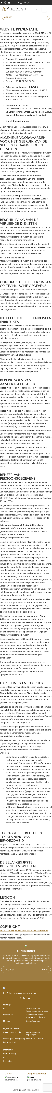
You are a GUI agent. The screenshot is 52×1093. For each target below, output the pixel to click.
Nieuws (6, 1021)
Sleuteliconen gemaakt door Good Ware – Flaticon (24, 930)
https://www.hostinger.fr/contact (30, 115)
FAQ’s (6, 1008)
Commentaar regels (12, 1032)
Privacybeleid (9, 1042)
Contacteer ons (33, 1021)
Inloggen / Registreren (25, 3)
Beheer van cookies (35, 1038)
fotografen (8, 1015)
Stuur (45, 969)
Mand (5, 1057)
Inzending (7, 1061)
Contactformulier (21, 121)
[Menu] (46, 9)
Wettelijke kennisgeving (14, 1038)
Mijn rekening (9, 1053)
